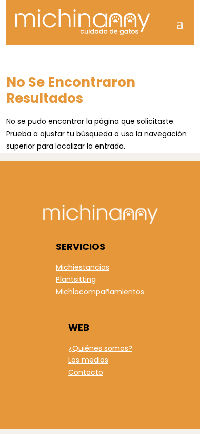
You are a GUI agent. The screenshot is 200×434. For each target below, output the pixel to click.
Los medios (88, 360)
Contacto (85, 372)
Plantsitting (76, 279)
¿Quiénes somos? (100, 348)
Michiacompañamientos (100, 291)
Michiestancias (82, 267)
